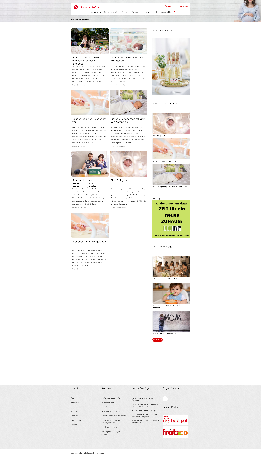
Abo (72, 398)
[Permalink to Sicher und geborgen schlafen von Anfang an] (128, 114)
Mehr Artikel (157, 340)
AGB (83, 453)
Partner (74, 425)
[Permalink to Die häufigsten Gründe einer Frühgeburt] (128, 53)
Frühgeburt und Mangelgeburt (90, 241)
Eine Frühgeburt (120, 180)
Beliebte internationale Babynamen (115, 416)
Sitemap (89, 453)
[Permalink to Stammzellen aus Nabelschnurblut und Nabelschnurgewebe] (90, 176)
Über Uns (74, 416)
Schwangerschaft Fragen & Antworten (111, 433)
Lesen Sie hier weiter (79, 85)
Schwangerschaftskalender (111, 411)
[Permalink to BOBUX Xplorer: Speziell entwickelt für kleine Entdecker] (90, 53)
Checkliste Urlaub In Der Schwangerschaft (110, 421)
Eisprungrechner (107, 402)
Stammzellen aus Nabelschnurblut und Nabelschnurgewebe (84, 183)
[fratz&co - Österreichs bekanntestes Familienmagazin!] (175, 438)
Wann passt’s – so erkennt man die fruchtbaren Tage (145, 422)
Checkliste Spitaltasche (110, 427)
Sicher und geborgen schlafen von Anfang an (169, 187)
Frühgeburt (84, 19)
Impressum (75, 453)
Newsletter (183, 6)
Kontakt (74, 411)
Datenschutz (99, 453)
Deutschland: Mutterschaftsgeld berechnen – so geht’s (144, 415)
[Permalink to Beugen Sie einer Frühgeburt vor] (90, 114)
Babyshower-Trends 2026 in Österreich (167, 279)
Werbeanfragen (77, 420)
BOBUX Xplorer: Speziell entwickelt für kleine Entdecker (86, 60)
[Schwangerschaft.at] (86, 6)
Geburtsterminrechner (110, 407)
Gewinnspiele (171, 6)
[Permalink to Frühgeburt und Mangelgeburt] (90, 237)
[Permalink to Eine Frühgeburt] (128, 176)
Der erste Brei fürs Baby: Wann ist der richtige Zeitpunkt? (170, 306)
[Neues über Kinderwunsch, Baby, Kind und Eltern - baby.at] (175, 424)
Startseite (74, 19)
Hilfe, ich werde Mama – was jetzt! (165, 333)
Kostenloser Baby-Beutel (110, 398)
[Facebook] (165, 398)
